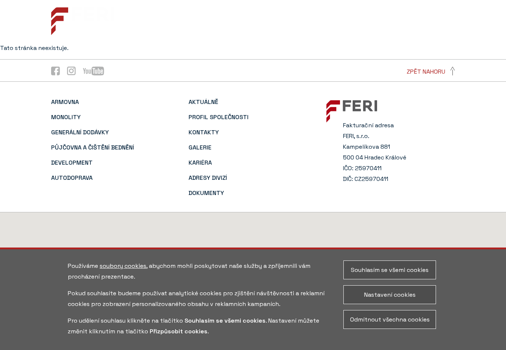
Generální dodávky (80, 132)
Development (72, 162)
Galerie (363, 15)
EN (451, 29)
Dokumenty (414, 29)
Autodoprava (72, 178)
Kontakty (328, 15)
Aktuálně (220, 15)
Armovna (65, 102)
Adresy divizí (435, 15)
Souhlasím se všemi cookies (390, 270)
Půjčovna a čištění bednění (92, 147)
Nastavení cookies (390, 295)
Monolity (66, 117)
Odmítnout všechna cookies (390, 319)
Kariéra (395, 15)
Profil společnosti (274, 15)
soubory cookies (123, 266)
